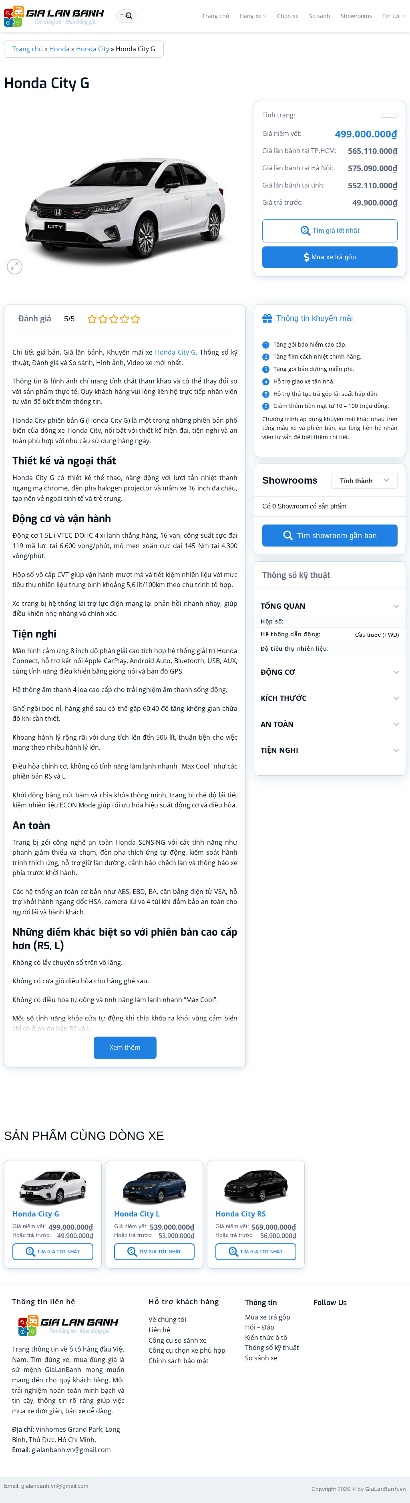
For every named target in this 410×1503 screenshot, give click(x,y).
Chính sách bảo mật (179, 1360)
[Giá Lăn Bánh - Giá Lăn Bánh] (54, 16)
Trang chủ (215, 16)
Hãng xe (250, 16)
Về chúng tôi (167, 1319)
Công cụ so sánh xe (178, 1340)
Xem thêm (125, 1047)
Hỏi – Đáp (259, 1327)
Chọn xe (288, 16)
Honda (59, 48)
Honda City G (175, 352)
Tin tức (391, 16)
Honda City (92, 48)
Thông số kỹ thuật (272, 1347)
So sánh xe (261, 1358)
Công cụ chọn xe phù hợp (187, 1350)
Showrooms (356, 16)
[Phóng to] (14, 266)
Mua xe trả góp (334, 257)
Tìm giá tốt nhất (336, 230)
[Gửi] (129, 16)
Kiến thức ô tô (266, 1337)
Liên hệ (159, 1329)
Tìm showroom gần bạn (337, 536)
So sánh (319, 16)
